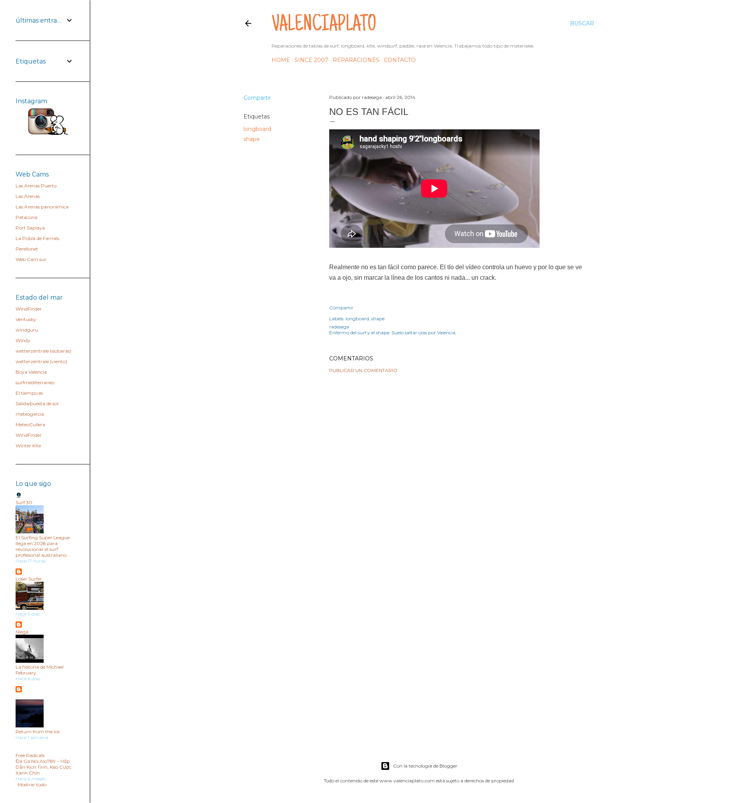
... (17, 696)
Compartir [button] (257, 97)
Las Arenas (28, 196)
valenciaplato (324, 25)
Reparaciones (356, 60)
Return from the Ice (38, 731)
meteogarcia (30, 414)
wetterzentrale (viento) (41, 361)
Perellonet (27, 249)
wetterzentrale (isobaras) (43, 351)
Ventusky (26, 319)
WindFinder (29, 309)
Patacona (26, 217)
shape (251, 139)
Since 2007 (311, 60)
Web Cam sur (31, 259)
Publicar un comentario (363, 370)
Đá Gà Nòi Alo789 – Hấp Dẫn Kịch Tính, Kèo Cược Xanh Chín (43, 767)
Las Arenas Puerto (36, 186)
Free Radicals (30, 755)
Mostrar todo (32, 784)
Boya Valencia (31, 372)
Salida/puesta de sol (37, 403)
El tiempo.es (29, 393)
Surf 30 (24, 502)
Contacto (400, 60)
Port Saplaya (30, 228)
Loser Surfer (29, 579)
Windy (23, 340)
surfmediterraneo (35, 382)
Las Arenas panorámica (42, 207)
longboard (257, 128)
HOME (281, 60)
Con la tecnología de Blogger (425, 766)
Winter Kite (28, 445)
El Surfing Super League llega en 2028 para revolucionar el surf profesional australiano (43, 546)
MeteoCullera (30, 424)
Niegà (22, 632)
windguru (27, 330)
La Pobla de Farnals (37, 238)
